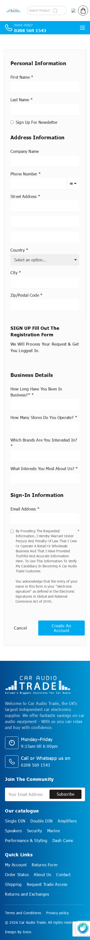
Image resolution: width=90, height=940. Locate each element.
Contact (63, 874)
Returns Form (44, 864)
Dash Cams (62, 840)
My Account (16, 864)
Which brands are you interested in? (43, 440)
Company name (24, 151)
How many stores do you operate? (42, 417)
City (14, 272)
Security (34, 830)
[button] (83, 10)
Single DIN (15, 820)
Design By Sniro (18, 932)
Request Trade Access (47, 884)
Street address (23, 196)
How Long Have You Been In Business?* (36, 391)
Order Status (17, 874)
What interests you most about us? (42, 468)
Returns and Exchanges (27, 894)
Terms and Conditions (23, 913)
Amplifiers (67, 820)
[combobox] (44, 206)
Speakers (13, 830)
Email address (23, 508)
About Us (42, 874)
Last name (19, 99)
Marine (53, 830)
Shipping (13, 884)
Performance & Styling (26, 840)
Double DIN (41, 820)
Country (17, 250)
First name (20, 77)
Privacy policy (57, 913)
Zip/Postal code (24, 295)
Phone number (23, 173)
